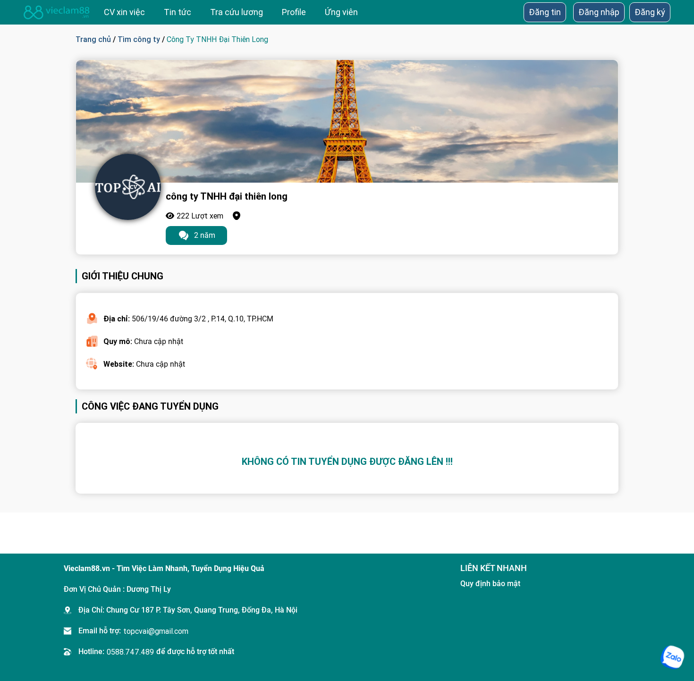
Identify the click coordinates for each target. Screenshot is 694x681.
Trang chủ (93, 39)
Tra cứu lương (236, 12)
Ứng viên (341, 12)
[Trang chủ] (57, 12)
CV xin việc (124, 12)
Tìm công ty (139, 39)
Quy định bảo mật (490, 583)
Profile (294, 12)
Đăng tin (545, 12)
